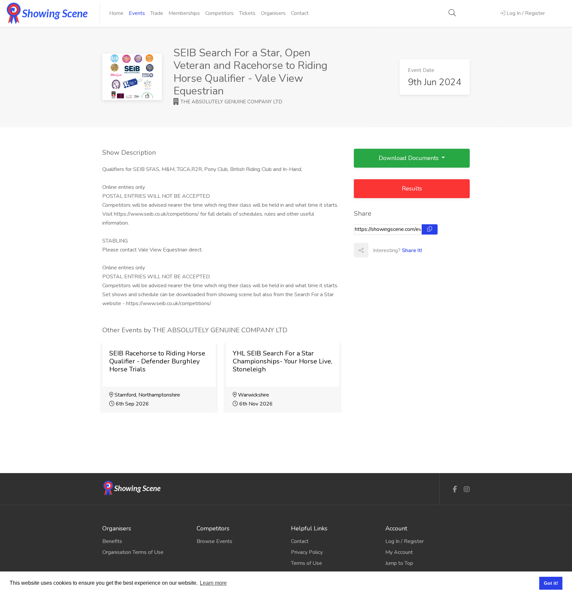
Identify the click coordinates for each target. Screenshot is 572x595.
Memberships (184, 13)
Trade (156, 13)
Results (412, 188)
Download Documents (409, 158)
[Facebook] (455, 489)
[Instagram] (466, 489)
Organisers (273, 13)
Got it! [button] (551, 583)
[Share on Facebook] (375, 250)
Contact (300, 13)
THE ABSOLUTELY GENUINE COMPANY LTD (230, 101)
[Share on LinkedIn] (404, 250)
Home (116, 13)
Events (137, 13)
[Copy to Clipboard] (430, 229)
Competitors (219, 13)
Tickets (247, 13)
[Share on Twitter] (390, 250)
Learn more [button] (213, 583)
